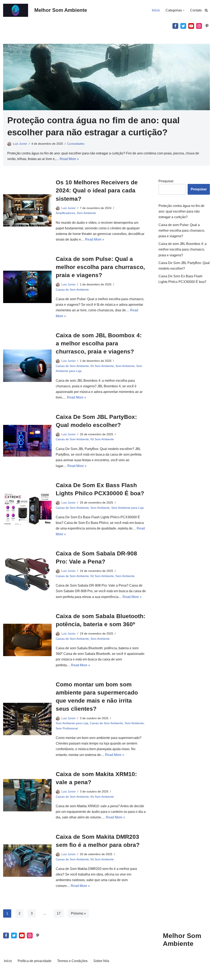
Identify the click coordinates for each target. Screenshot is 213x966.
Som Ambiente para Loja (127, 507)
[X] (183, 26)
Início (156, 10)
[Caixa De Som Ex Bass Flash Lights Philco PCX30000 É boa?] (27, 509)
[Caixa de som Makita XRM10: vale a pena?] (27, 795)
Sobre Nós (101, 961)
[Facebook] (175, 26)
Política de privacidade (34, 961)
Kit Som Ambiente (102, 366)
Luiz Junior (20, 143)
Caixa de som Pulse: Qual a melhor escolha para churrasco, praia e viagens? (100, 267)
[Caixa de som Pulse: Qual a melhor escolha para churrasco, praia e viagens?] (27, 287)
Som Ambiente (86, 213)
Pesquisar (166, 181)
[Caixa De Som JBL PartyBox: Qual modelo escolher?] (27, 441)
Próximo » (78, 913)
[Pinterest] (207, 26)
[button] (183, 10)
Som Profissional (67, 728)
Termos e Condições (72, 961)
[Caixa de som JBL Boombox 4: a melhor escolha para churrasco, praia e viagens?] (27, 366)
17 (59, 913)
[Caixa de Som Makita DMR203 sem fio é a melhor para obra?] (27, 860)
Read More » (69, 159)
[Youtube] (191, 26)
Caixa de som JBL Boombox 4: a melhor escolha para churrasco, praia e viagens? (99, 343)
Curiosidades (75, 143)
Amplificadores (65, 213)
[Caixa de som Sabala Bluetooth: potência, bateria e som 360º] (27, 640)
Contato (196, 10)
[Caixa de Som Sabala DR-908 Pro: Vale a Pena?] (27, 574)
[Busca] (206, 10)
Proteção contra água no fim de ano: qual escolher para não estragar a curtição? (181, 211)
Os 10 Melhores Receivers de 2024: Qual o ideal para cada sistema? (97, 190)
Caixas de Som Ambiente (72, 289)
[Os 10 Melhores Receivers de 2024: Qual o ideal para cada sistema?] (27, 210)
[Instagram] (199, 26)
